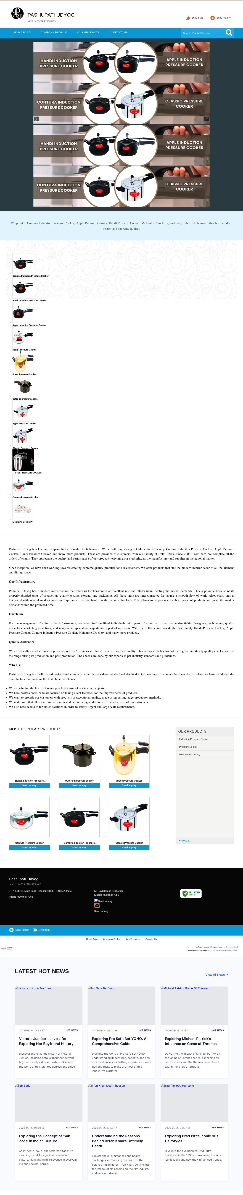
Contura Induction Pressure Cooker (79, 842)
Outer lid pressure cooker (79, 780)
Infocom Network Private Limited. (224, 950)
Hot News (72, 1030)
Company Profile (54, 32)
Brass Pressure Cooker (129, 780)
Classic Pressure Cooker (129, 842)
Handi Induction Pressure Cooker (29, 780)
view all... (185, 840)
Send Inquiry (29, 785)
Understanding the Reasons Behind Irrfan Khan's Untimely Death (117, 1141)
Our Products (88, 32)
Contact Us (119, 32)
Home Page (22, 32)
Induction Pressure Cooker (193, 739)
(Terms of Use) (232, 947)
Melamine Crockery (189, 754)
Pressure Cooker (188, 746)
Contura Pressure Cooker (29, 842)
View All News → (216, 974)
